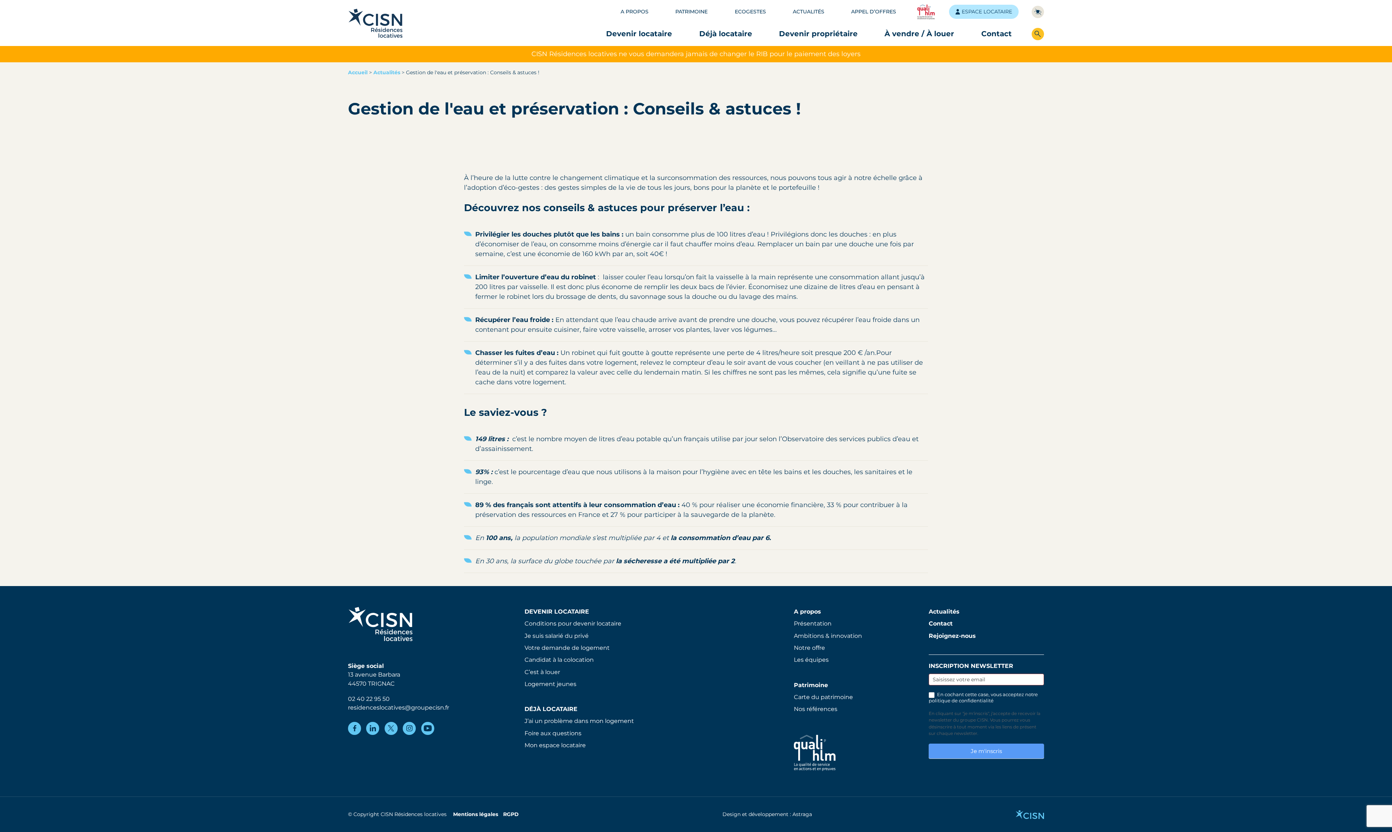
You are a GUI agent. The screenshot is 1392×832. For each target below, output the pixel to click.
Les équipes (811, 659)
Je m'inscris (986, 751)
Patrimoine (691, 11)
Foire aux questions (553, 733)
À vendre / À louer (919, 33)
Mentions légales (475, 814)
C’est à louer (542, 672)
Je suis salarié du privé (557, 635)
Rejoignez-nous (952, 635)
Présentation (813, 623)
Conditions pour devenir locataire (573, 623)
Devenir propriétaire (818, 33)
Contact (996, 33)
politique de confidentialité (961, 700)
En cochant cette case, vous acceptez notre (983, 697)
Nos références (815, 708)
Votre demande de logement (567, 647)
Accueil (358, 72)
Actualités (808, 11)
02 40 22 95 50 (369, 698)
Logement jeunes (550, 683)
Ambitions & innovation (828, 635)
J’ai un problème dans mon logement (579, 720)
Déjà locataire (725, 33)
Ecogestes (750, 11)
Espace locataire (987, 11)
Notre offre (809, 647)
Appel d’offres (873, 11)
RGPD (511, 814)
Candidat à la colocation (559, 659)
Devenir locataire (639, 33)
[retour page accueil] (375, 23)
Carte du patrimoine (823, 697)
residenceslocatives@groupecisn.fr (398, 707)
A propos (635, 11)
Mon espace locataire (555, 745)
